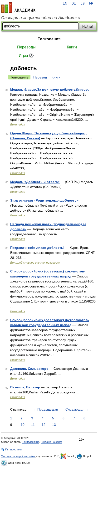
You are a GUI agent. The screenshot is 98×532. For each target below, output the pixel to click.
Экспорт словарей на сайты (18, 456)
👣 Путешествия (11, 449)
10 (22, 425)
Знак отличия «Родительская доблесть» (44, 200)
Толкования (49, 39)
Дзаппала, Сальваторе (29, 368)
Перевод (40, 77)
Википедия (17, 124)
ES (82, 3)
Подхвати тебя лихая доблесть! (37, 248)
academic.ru (18, 7)
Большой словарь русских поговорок (35, 262)
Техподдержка (30, 441)
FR (91, 3)
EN (65, 3)
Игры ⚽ (26, 55)
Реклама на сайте (51, 441)
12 (43, 425)
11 (33, 425)
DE (74, 3)
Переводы (26, 47)
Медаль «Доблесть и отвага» (35, 182)
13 (54, 425)
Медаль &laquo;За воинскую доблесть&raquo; (49, 89)
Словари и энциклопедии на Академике (40, 17)
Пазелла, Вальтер (25, 387)
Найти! (87, 26)
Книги (72, 47)
